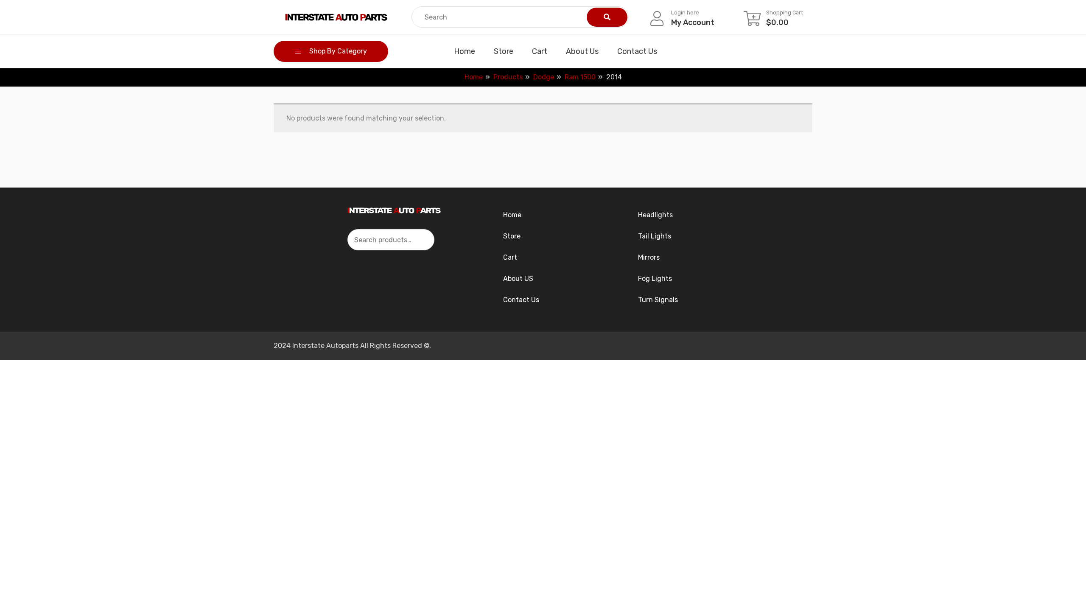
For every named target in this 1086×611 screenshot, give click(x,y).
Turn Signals (658, 300)
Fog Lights (655, 279)
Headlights (655, 215)
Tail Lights (654, 236)
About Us (582, 51)
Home (464, 51)
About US (518, 279)
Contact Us (637, 51)
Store (503, 51)
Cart (539, 51)
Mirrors (649, 257)
